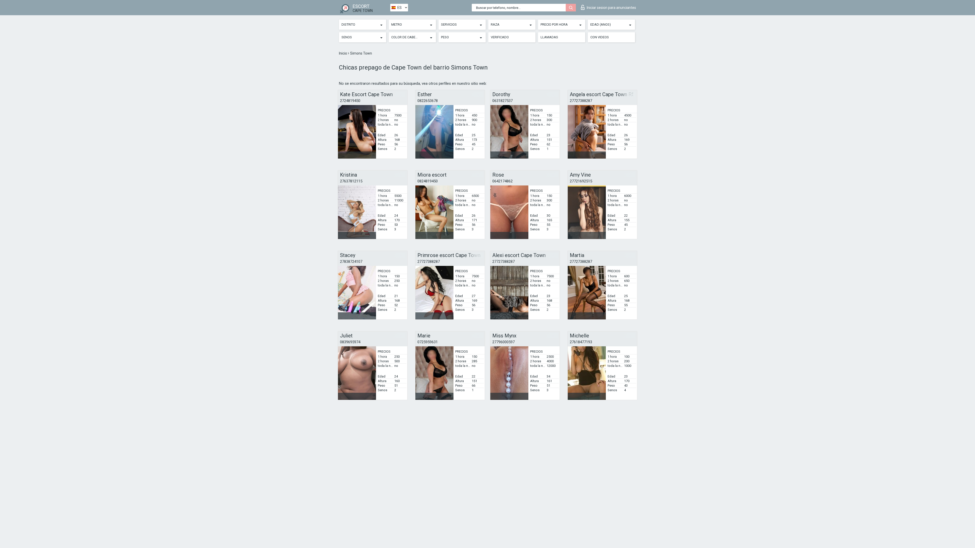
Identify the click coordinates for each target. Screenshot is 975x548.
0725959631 (427, 342)
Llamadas (549, 37)
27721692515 (581, 181)
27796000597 (503, 342)
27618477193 (581, 342)
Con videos (599, 37)
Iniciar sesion (611, 8)
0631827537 (502, 100)
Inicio (343, 53)
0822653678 (427, 100)
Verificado (500, 37)
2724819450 (350, 100)
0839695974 (350, 342)
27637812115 (351, 181)
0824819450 (427, 181)
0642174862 (502, 181)
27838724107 (351, 261)
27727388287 (581, 100)
